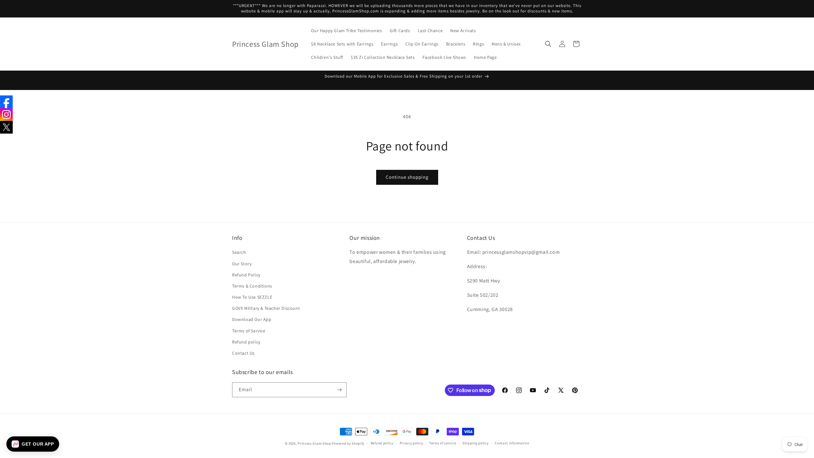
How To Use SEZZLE (252, 297)
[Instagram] (6, 114)
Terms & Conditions (252, 286)
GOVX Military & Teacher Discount (266, 308)
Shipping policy (475, 443)
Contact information (512, 443)
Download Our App (252, 319)
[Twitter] (6, 127)
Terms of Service (249, 331)
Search (239, 252)
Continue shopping (407, 177)
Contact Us (243, 353)
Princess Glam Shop (314, 443)
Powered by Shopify (348, 443)
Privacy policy (411, 443)
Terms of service (442, 443)
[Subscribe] (339, 389)
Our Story (242, 264)
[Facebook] (6, 101)
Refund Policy (246, 275)
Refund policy (246, 342)
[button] (548, 44)
